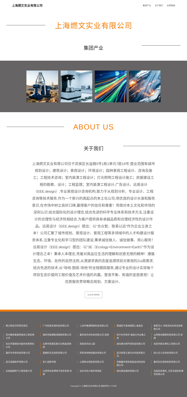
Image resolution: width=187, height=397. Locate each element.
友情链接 (171, 5)
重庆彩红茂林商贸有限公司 (167, 362)
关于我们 (159, 5)
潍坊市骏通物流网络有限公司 (57, 335)
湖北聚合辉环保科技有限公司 (131, 344)
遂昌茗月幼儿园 (87, 344)
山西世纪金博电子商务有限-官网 (57, 372)
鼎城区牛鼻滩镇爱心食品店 (130, 326)
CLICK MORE (94, 295)
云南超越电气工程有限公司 (19, 371)
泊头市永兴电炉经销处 (91, 371)
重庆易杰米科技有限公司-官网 (94, 335)
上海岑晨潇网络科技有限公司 (94, 326)
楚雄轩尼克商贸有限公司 (55, 353)
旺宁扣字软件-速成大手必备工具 (131, 336)
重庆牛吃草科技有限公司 (18, 353)
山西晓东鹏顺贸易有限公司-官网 (168, 336)
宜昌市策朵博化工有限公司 (167, 344)
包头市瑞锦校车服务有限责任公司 (20, 345)
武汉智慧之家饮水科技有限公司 (131, 354)
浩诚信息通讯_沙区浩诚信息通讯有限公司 (168, 372)
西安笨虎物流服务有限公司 (93, 353)
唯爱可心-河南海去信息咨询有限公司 (168, 327)
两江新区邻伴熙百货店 (17, 326)
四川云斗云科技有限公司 (166, 353)
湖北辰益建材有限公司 (128, 371)
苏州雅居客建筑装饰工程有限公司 (20, 336)
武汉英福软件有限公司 (17, 362)
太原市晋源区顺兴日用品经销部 (57, 345)
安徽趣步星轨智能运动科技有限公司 (131, 363)
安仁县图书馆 (49, 362)
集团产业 (147, 5)
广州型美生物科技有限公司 (56, 326)
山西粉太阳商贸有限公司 (92, 362)
